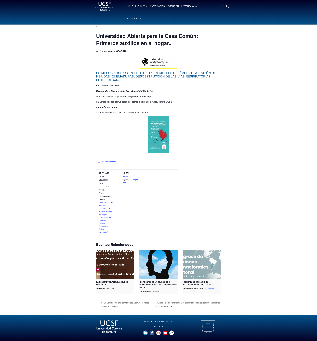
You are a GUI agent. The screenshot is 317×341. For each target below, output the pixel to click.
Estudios (140, 6)
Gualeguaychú (104, 226)
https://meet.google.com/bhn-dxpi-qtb (133, 96)
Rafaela (102, 223)
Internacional (189, 6)
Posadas (109, 211)
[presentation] (115, 264)
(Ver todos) (210, 288)
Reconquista (103, 214)
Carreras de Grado (106, 208)
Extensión (173, 6)
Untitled (125, 176)
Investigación (157, 6)
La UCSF (128, 6)
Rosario (102, 211)
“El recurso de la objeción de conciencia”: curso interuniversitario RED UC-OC (158, 285)
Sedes (101, 229)
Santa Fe (102, 202)
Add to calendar (109, 161)
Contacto (158, 326)
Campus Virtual (133, 18)
